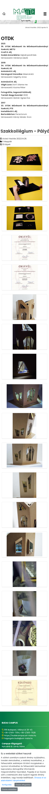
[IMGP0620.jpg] (24, 367)
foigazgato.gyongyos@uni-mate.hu (20, 738)
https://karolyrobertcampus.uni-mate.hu (23, 735)
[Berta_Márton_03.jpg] (24, 218)
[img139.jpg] (24, 248)
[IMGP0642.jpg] (24, 456)
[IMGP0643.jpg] (24, 485)
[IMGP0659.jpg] (24, 544)
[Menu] (45, 14)
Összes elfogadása (23, 785)
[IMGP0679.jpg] (24, 633)
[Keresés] (4, 14)
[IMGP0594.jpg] (24, 307)
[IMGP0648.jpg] (24, 515)
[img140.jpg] (24, 277)
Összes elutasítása (9, 789)
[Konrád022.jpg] (24, 693)
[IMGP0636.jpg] (24, 396)
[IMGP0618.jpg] (24, 337)
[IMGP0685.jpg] (24, 663)
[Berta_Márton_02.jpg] (24, 188)
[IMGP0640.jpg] (24, 426)
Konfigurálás (7, 785)
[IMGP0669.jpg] (24, 574)
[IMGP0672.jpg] (24, 604)
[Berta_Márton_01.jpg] (24, 159)
